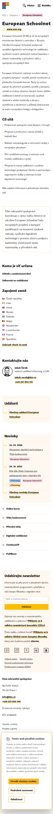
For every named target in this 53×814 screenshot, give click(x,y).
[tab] (26, 509)
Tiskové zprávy (11, 659)
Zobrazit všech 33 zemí (14, 344)
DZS (4, 15)
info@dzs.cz (9, 697)
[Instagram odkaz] (16, 650)
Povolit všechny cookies (23, 781)
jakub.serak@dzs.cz (25, 377)
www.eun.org (13, 29)
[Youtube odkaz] (46, 650)
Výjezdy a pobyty (9, 724)
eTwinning (15, 481)
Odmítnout (16, 799)
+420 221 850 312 (24, 382)
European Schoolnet (32, 15)
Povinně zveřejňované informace (19, 663)
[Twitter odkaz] (26, 650)
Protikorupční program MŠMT (18, 667)
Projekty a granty (9, 729)
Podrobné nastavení (22, 790)
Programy (14, 15)
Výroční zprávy (26, 659)
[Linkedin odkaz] (36, 650)
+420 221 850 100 (11, 701)
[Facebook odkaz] (7, 650)
